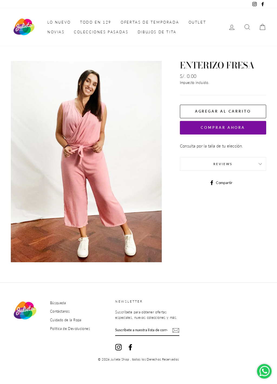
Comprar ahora (223, 127)
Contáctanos (60, 311)
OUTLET (197, 22)
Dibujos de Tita (157, 32)
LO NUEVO (59, 22)
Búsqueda (58, 303)
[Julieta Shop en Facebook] (130, 347)
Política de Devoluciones (70, 328)
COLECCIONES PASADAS (101, 32)
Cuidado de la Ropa (65, 320)
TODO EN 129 (95, 22)
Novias (56, 32)
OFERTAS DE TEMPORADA (150, 22)
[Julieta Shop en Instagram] (118, 347)
